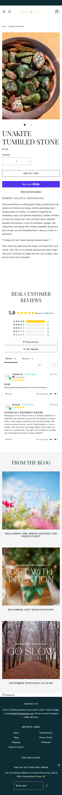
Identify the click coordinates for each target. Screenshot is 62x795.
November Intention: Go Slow (31, 683)
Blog (16, 737)
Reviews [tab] (9, 358)
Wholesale (46, 742)
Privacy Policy (46, 737)
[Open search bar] (10, 12)
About (16, 733)
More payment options (31, 191)
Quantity (6, 154)
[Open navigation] (4, 12)
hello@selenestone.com (22, 713)
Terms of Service (16, 747)
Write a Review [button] (32, 342)
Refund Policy (46, 733)
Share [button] (10, 394)
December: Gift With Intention (31, 609)
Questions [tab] (26, 358)
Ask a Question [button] (32, 349)
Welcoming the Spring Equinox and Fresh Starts (31, 534)
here (57, 709)
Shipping (16, 742)
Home (4, 26)
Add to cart (31, 173)
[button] (31, 75)
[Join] (47, 786)
